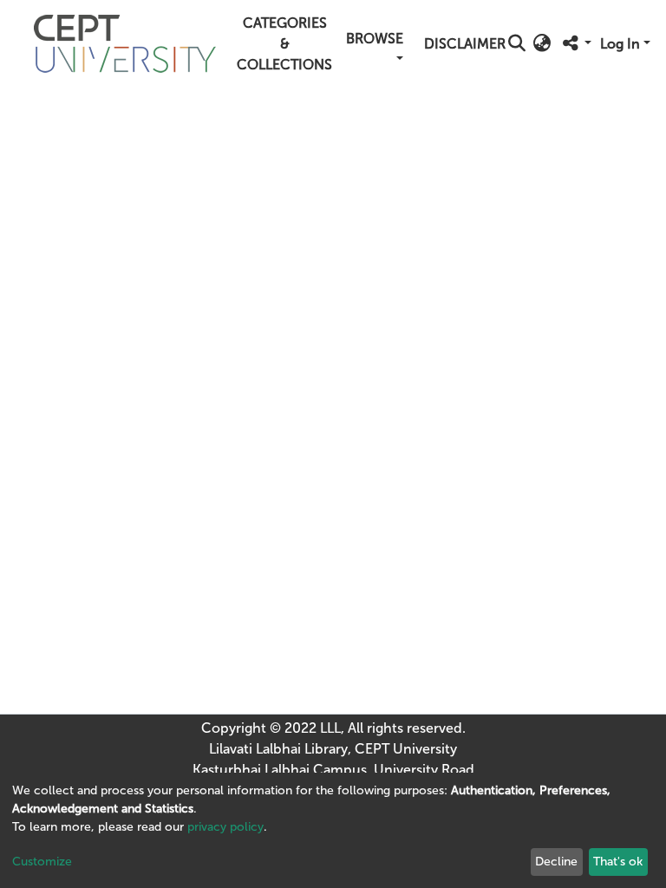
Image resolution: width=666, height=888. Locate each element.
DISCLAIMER (465, 44)
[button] (541, 44)
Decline (556, 861)
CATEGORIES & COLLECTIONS (284, 44)
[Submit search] (516, 44)
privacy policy (225, 826)
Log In (620, 44)
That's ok (618, 861)
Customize (42, 861)
